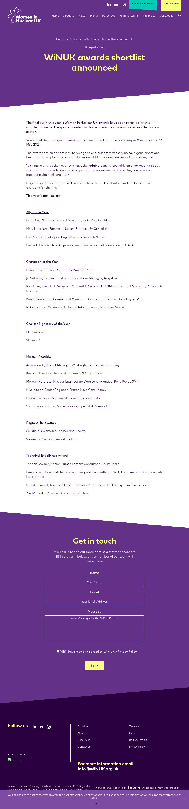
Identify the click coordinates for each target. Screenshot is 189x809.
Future (134, 787)
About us (68, 15)
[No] (184, 799)
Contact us (166, 15)
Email (94, 592)
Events (94, 15)
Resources (108, 15)
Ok (95, 803)
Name (94, 572)
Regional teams (128, 15)
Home (55, 15)
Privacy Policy (137, 746)
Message (95, 611)
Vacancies (149, 15)
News (82, 15)
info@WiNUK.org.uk (98, 769)
